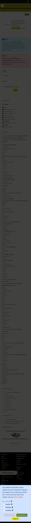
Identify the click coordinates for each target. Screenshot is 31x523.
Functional (8, 510)
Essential (7, 501)
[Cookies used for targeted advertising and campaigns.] (12, 507)
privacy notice (17, 497)
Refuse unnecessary (10, 515)
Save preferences (21, 515)
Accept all (15, 518)
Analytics (7, 504)
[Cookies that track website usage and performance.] (11, 504)
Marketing (8, 507)
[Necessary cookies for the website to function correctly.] (11, 501)
